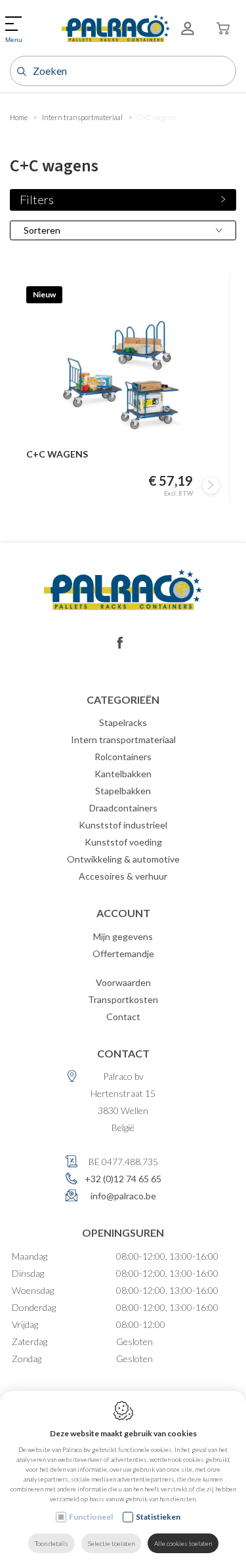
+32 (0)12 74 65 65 (123, 1178)
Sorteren (42, 230)
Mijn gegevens (123, 936)
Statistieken (158, 1517)
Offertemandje (123, 953)
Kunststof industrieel (123, 824)
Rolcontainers (123, 756)
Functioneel (91, 1517)
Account (123, 913)
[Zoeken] (20, 71)
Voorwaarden (123, 982)
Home (19, 117)
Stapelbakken (123, 790)
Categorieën (123, 699)
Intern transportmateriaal (82, 117)
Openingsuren (123, 1232)
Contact (123, 1016)
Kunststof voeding (123, 841)
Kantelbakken (123, 773)
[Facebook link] (120, 643)
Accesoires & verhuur (123, 876)
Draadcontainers (123, 807)
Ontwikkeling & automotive (123, 859)
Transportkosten (123, 999)
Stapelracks (123, 722)
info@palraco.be (123, 1195)
